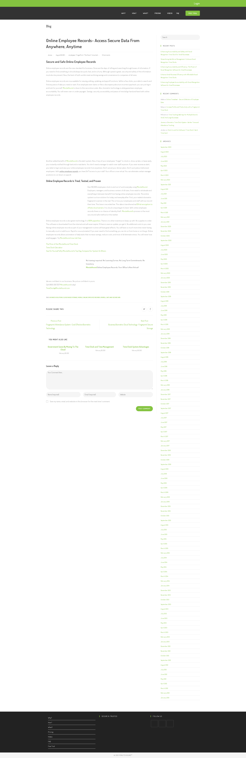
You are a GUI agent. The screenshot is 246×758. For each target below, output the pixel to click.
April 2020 (164, 264)
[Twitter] (154, 723)
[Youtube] (170, 723)
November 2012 (165, 651)
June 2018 (164, 366)
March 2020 (165, 268)
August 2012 (164, 665)
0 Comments (106, 55)
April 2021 (164, 208)
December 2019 (166, 282)
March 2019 (164, 324)
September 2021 (166, 184)
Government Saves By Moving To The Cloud (63, 348)
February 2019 (165, 329)
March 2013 (164, 632)
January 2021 (165, 222)
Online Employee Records (91, 297)
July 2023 (164, 156)
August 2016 (164, 469)
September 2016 (166, 464)
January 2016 (165, 502)
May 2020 (164, 259)
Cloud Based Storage (70, 297)
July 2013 (164, 614)
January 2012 (165, 698)
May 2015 (163, 539)
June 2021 (164, 198)
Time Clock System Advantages (136, 346)
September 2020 (166, 240)
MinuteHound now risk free (70, 238)
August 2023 (164, 152)
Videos (50, 737)
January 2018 (165, 390)
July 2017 (164, 418)
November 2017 (166, 399)
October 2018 (165, 348)
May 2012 (163, 679)
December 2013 (166, 590)
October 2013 (165, 600)
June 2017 (164, 422)
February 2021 (165, 217)
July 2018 (164, 362)
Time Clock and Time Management (99, 346)
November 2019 (166, 287)
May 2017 (163, 427)
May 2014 (163, 567)
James (50, 55)
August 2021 (164, 189)
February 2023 (165, 180)
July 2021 (164, 194)
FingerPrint (79, 55)
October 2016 (165, 460)
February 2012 (165, 693)
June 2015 (164, 534)
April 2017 (164, 432)
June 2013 (164, 618)
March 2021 (164, 212)
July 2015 (164, 530)
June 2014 (164, 562)
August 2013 (164, 609)
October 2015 (165, 516)
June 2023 (164, 161)
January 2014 (165, 586)
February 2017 (165, 441)
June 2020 (164, 254)
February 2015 (165, 553)
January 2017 (165, 446)
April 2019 (164, 320)
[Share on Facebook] (150, 309)
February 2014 (165, 581)
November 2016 (166, 455)
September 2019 (166, 296)
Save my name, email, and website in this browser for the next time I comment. (80, 401)
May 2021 (163, 203)
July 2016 (164, 474)
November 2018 (166, 343)
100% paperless (94, 220)
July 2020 (164, 250)
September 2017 (166, 408)
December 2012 (165, 646)
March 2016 (164, 492)
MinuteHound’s (128, 211)
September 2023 (166, 147)
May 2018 (163, 371)
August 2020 (165, 245)
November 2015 (166, 511)
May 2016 (164, 483)
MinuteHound (68, 88)
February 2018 (165, 385)
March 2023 (164, 175)
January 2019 (165, 334)
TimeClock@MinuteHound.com (58, 288)
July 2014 (164, 558)
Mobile (80, 297)
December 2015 (166, 506)
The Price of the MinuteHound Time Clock (62, 244)
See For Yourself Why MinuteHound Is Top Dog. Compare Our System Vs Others (76, 251)
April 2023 (164, 170)
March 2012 (164, 688)
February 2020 (165, 273)
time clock (95, 55)
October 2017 (165, 404)
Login (197, 3)
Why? (50, 718)
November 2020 (166, 231)
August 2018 (164, 357)
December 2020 (166, 226)
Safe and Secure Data (113, 297)
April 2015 (164, 544)
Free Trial (51, 746)
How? (50, 722)
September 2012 (166, 660)
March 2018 (164, 380)
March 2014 (164, 576)
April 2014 (164, 572)
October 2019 (165, 292)
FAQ (49, 741)
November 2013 (166, 595)
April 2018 (164, 376)
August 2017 (164, 413)
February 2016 (165, 497)
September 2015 (166, 520)
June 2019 (164, 310)
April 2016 (164, 488)
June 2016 (164, 478)
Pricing (50, 732)
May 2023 (164, 166)
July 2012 (164, 670)
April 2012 (164, 683)
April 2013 (164, 628)
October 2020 (165, 236)
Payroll (103, 297)
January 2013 (165, 642)
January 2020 (165, 278)
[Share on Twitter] (144, 309)
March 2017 (164, 436)
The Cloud (87, 55)
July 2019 (164, 306)
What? (50, 727)
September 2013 (166, 604)
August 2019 (164, 301)
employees (72, 55)
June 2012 (164, 674)
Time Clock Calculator (54, 247)
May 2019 (164, 315)
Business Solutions (56, 297)
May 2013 (163, 623)
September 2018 (166, 352)
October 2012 (165, 656)
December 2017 (166, 394)
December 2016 (166, 450)
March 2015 (164, 548)
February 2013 (165, 637)
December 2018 (166, 338)
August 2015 (164, 525)
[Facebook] (162, 723)
